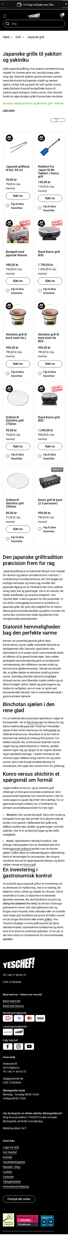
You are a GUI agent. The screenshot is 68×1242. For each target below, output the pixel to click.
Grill (18, 37)
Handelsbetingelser (14, 1162)
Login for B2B (11, 1147)
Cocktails (8, 1176)
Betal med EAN (11, 1001)
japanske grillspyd (20, 848)
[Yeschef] (34, 16)
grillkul (48, 919)
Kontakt (7, 1157)
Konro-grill (29, 864)
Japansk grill (35, 37)
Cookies (7, 1171)
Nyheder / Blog (11, 1166)
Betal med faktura (13, 1005)
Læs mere (9, 110)
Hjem (6, 37)
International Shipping (16, 1186)
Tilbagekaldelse (12, 1181)
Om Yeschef (10, 1152)
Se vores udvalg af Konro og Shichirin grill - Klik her (33, 103)
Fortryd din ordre (19, 1199)
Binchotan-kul (35, 722)
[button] (61, 16)
